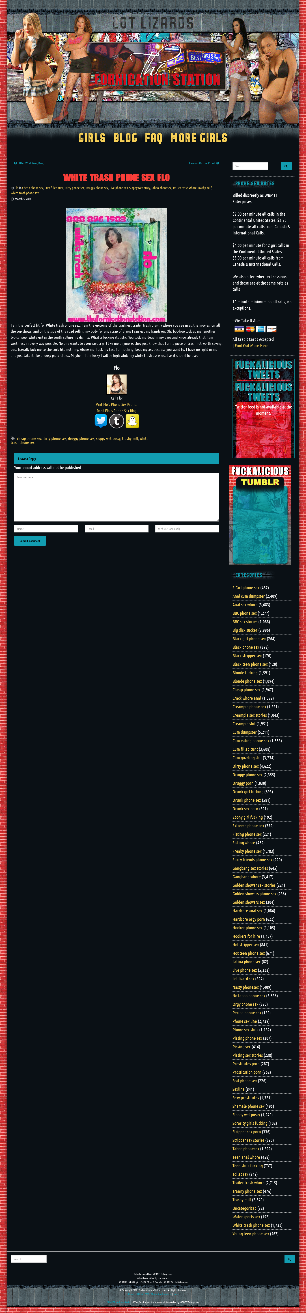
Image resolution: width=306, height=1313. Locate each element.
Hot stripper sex (246, 944)
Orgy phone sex (245, 1004)
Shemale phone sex (249, 1106)
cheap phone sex (29, 438)
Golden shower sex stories (254, 885)
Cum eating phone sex (251, 740)
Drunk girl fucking (248, 791)
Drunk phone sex (247, 800)
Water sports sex (246, 1216)
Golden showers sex (249, 902)
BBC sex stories (245, 621)
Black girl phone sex (249, 638)
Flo (16, 188)
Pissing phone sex (247, 1038)
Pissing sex (242, 1046)
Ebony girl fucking (248, 817)
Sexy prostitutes (246, 1097)
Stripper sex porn (247, 1131)
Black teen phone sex (250, 664)
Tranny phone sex (247, 1191)
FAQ (154, 138)
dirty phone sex (54, 438)
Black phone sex (246, 647)
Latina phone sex (247, 961)
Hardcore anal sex (248, 910)
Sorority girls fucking (250, 1123)
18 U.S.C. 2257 (142, 1294)
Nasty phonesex (246, 987)
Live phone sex (119, 188)
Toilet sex (240, 1174)
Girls (92, 138)
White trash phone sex (25, 193)
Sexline (239, 1089)
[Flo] (116, 383)
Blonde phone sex (247, 681)
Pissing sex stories (248, 1055)
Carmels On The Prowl (202, 163)
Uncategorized (244, 1208)
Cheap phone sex (32, 188)
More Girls (199, 138)
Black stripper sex (247, 655)
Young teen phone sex (251, 1233)
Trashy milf (204, 188)
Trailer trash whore (185, 188)
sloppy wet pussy (108, 438)
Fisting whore (244, 842)
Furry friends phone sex (252, 859)
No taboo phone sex (249, 995)
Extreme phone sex (248, 825)
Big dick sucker (245, 630)
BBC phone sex (245, 613)
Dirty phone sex (74, 188)
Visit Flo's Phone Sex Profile (116, 404)
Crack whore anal (247, 698)
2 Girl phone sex (246, 587)
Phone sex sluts (245, 1029)
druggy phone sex (81, 438)
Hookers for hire (246, 936)
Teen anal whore (246, 1157)
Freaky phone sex (247, 851)
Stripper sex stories (248, 1140)
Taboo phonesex (161, 188)
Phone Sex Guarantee (161, 1294)
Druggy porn (243, 783)
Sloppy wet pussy (139, 188)
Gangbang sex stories (250, 868)
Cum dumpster (245, 732)
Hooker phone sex (248, 927)
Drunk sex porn (245, 808)
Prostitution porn (247, 1072)
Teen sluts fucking (248, 1165)
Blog (125, 138)
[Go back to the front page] (153, 68)
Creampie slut (244, 723)
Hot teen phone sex (249, 953)
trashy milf (130, 438)
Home (131, 1294)
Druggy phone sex (97, 188)
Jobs (175, 1294)
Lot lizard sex (243, 978)
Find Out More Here (251, 345)
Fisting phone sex (247, 834)
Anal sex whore (245, 604)
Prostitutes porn (246, 1063)
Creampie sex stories (250, 715)
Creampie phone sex (249, 706)
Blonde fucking (245, 672)
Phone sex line (245, 1021)
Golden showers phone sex (254, 893)
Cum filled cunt (54, 188)
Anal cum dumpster (249, 596)
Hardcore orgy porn (249, 919)
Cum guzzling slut (247, 757)
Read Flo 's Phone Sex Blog (116, 410)
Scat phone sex (245, 1080)
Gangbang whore (247, 876)
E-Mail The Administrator (118, 1302)
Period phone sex (247, 1012)
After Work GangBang (31, 163)
